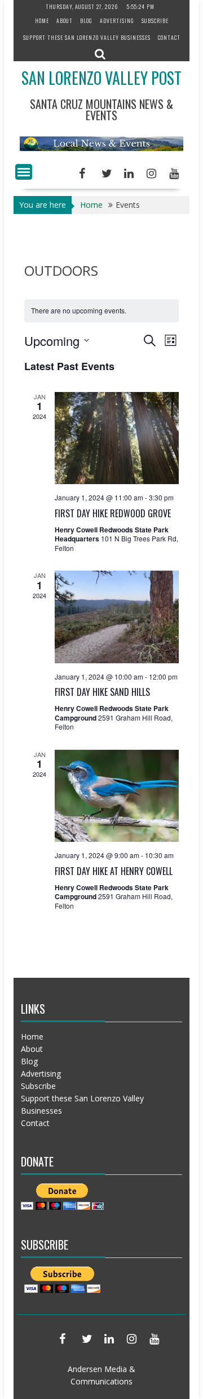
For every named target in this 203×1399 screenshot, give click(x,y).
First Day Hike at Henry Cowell (114, 871)
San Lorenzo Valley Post (101, 77)
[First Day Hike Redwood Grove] (116, 438)
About (64, 20)
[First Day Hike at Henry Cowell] (116, 796)
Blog (86, 20)
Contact (169, 37)
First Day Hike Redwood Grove (113, 513)
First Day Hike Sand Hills (102, 692)
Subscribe (155, 20)
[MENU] (23, 172)
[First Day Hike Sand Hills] (116, 617)
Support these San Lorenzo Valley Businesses (87, 37)
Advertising (117, 20)
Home (42, 20)
